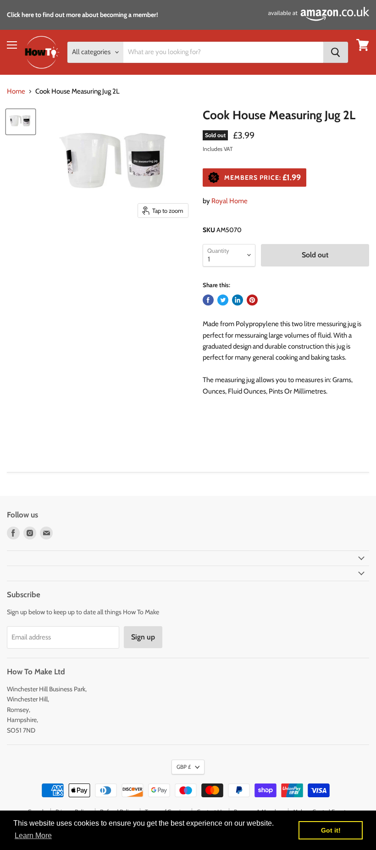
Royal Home (229, 201)
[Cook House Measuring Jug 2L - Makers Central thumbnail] (20, 121)
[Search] (335, 52)
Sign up (143, 637)
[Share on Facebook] (208, 300)
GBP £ (184, 766)
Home (16, 91)
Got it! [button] (331, 830)
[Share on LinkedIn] (237, 300)
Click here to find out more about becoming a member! (82, 15)
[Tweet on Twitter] (222, 300)
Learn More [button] (33, 835)
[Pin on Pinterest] (252, 300)
